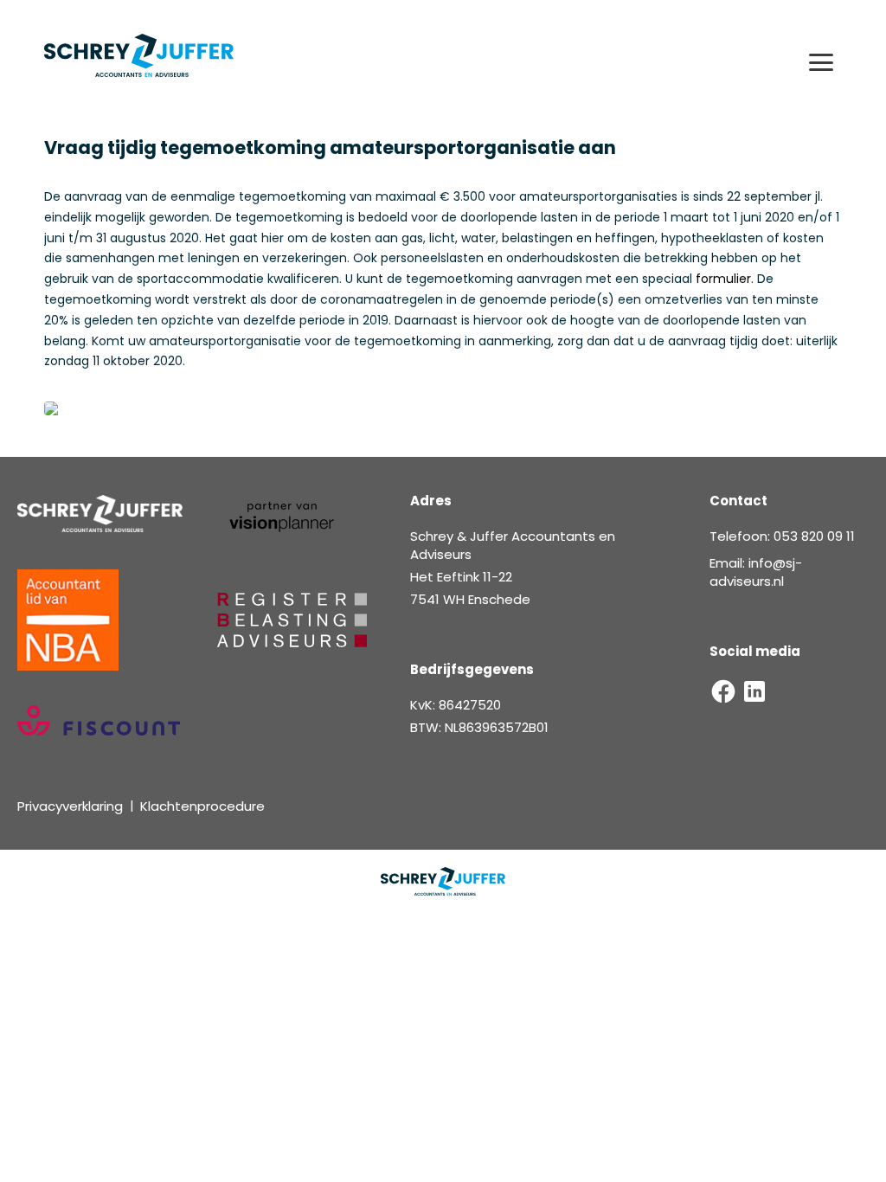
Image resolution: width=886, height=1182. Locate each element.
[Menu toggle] (821, 62)
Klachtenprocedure (202, 806)
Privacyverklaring (70, 806)
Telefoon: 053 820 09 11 (782, 536)
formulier (723, 278)
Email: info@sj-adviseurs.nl (755, 572)
